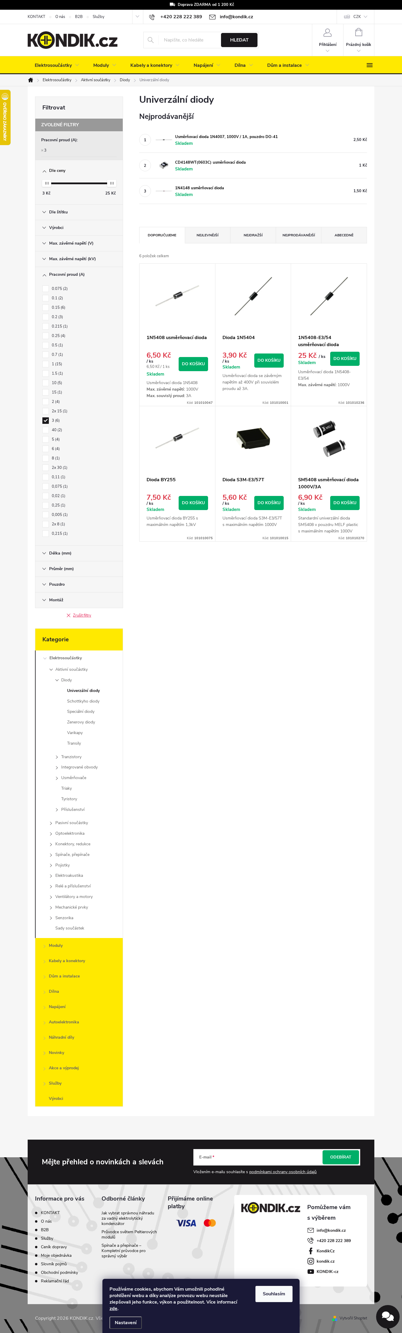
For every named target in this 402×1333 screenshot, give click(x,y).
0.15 (58, 307)
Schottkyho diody (83, 701)
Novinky (56, 1052)
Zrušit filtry (82, 615)
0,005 (59, 514)
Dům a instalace (64, 976)
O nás (60, 16)
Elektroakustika (69, 875)
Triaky (66, 788)
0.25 (58, 335)
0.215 (59, 326)
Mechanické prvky (71, 907)
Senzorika (64, 918)
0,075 (59, 486)
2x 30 (59, 467)
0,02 (58, 496)
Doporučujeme (162, 235)
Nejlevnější (207, 235)
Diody (66, 680)
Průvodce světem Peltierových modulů (129, 1234)
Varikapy (75, 733)
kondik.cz (326, 1261)
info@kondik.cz (331, 1230)
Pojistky (62, 865)
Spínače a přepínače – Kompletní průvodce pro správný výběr (124, 1251)
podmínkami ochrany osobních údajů (283, 1172)
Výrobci (56, 1098)
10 (56, 383)
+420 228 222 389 (334, 1241)
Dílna (54, 991)
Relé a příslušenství (73, 886)
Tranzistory (71, 757)
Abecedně (344, 235)
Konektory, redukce (72, 844)
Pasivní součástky (71, 823)
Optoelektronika (69, 833)
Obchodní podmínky (59, 1272)
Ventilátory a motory (74, 896)
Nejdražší (253, 235)
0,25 (58, 505)
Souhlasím (274, 1294)
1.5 (57, 373)
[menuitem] (57, 65)
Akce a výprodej (64, 1068)
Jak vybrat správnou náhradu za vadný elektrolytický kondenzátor (128, 1218)
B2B (79, 16)
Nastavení (126, 1322)
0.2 (57, 317)
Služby (98, 16)
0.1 (57, 298)
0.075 (59, 288)
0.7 (57, 354)
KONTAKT (36, 16)
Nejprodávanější (299, 235)
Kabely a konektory (67, 961)
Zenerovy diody (81, 722)
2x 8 (58, 524)
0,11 (58, 477)
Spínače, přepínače (72, 854)
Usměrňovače (73, 778)
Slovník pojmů (54, 1264)
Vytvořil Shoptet (353, 1318)
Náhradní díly (61, 1037)
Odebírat (340, 1157)
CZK (357, 16)
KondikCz (326, 1251)
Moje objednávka (56, 1255)
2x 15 (59, 411)
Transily (74, 743)
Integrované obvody (79, 767)
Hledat (239, 40)
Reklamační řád (55, 1281)
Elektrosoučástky (65, 658)
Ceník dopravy (54, 1247)
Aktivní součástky (71, 669)
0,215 (59, 533)
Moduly (56, 945)
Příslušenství (72, 809)
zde (113, 1308)
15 (56, 392)
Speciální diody (80, 711)
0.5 (57, 345)
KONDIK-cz (327, 1271)
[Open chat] (388, 1317)
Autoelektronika (64, 1022)
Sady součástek (69, 928)
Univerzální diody (83, 690)
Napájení (57, 1007)
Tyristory (69, 799)
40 (56, 430)
